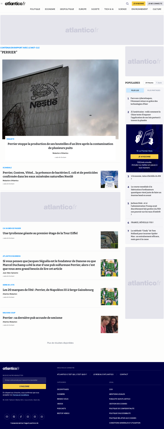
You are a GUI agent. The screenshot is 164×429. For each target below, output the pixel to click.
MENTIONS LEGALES (117, 394)
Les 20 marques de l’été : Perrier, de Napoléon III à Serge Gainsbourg (48, 290)
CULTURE (157, 9)
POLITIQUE (35, 9)
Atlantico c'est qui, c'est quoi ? (72, 374)
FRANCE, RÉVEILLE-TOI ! (142, 222)
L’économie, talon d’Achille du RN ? (146, 177)
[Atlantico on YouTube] (42, 416)
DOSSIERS (61, 394)
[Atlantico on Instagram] (35, 416)
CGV (111, 389)
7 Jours (159, 83)
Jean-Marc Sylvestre (10, 273)
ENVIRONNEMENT (140, 9)
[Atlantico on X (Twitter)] (14, 416)
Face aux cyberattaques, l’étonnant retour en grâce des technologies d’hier (144, 101)
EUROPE (82, 9)
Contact (124, 374)
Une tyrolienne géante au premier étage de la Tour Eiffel (40, 233)
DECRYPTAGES (63, 389)
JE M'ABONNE (138, 4)
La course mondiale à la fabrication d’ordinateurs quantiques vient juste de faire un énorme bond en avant (146, 191)
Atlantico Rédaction (10, 294)
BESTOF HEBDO (63, 413)
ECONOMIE (50, 9)
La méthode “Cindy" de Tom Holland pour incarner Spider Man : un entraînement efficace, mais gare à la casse (145, 235)
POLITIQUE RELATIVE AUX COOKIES (122, 418)
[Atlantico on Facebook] (21, 416)
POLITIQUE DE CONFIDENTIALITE (121, 408)
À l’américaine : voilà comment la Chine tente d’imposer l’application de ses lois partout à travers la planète (146, 116)
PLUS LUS (135, 90)
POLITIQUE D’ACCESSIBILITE (120, 413)
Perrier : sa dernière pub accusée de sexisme (32, 317)
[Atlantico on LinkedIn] (28, 416)
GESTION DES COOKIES (118, 404)
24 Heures (149, 83)
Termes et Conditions (21, 395)
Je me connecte (155, 4)
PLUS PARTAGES (153, 90)
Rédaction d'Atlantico (60, 153)
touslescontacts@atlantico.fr (24, 423)
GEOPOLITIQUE (67, 9)
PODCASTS (61, 408)
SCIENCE (122, 9)
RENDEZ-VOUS (62, 399)
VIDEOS (60, 404)
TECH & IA (109, 9)
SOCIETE (95, 9)
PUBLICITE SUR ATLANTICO (119, 399)
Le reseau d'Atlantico (103, 374)
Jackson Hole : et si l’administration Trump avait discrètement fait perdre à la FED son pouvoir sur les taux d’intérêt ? (146, 209)
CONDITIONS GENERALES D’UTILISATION (124, 423)
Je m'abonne (144, 156)
